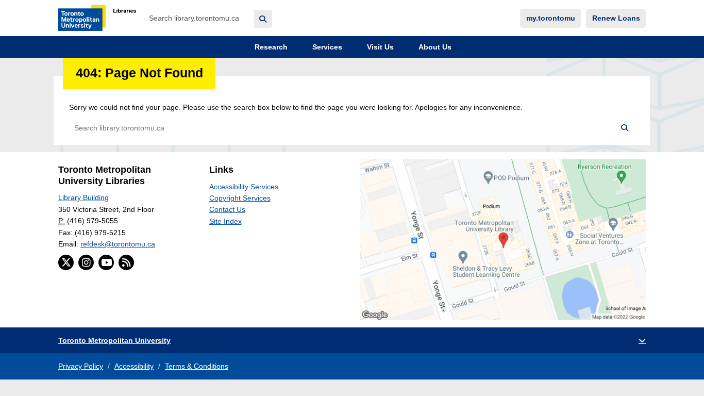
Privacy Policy (80, 366)
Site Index (225, 221)
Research (270, 47)
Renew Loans (616, 18)
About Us (433, 47)
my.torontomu (550, 18)
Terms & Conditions (196, 366)
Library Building (83, 197)
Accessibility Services (243, 187)
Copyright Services (240, 198)
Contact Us (227, 209)
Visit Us (379, 47)
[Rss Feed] (126, 262)
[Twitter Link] (66, 262)
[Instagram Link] (86, 262)
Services (326, 47)
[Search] (263, 19)
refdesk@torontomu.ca (117, 244)
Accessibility (134, 366)
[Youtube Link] (106, 262)
